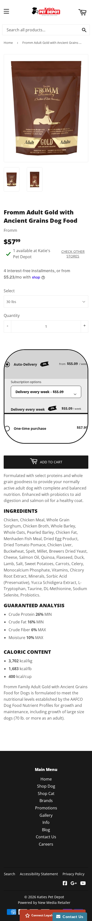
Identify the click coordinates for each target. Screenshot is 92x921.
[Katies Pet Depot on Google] (74, 883)
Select (9, 290)
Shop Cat (46, 793)
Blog (46, 829)
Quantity (12, 315)
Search (9, 874)
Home (8, 42)
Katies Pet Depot (50, 897)
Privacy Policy (73, 874)
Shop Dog (46, 786)
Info (46, 822)
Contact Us (46, 836)
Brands (46, 800)
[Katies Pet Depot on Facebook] (65, 883)
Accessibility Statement (39, 874)
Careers (46, 844)
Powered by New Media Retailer (44, 902)
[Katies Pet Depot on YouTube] (83, 883)
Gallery (46, 815)
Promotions (46, 808)
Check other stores (73, 253)
